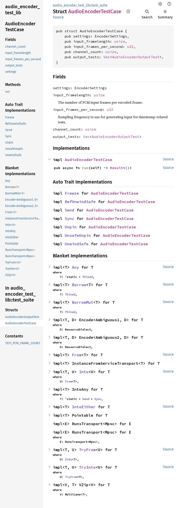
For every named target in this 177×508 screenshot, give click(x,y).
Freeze (72, 193)
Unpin (71, 226)
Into (83, 371)
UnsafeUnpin (78, 235)
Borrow (79, 284)
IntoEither (84, 406)
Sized (88, 277)
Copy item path (128, 11)
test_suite (99, 5)
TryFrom (87, 449)
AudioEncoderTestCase (88, 159)
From (76, 354)
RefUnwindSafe (80, 201)
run (85, 168)
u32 (130, 46)
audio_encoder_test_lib (71, 5)
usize (119, 41)
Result (116, 168)
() (127, 168)
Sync (69, 218)
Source (58, 17)
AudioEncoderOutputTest (136, 57)
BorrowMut (82, 302)
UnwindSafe (76, 243)
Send (69, 210)
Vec (106, 57)
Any (75, 267)
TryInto (87, 467)
